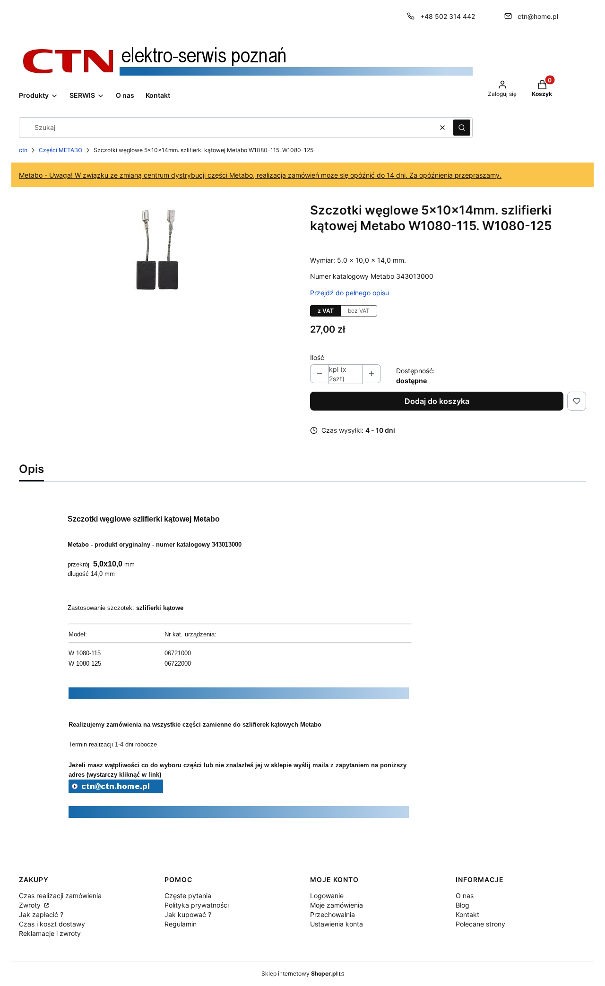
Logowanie (327, 896)
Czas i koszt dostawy (52, 924)
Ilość (317, 357)
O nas (465, 896)
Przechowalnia (332, 914)
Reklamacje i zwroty (50, 933)
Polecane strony (480, 924)
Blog (462, 905)
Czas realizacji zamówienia (60, 896)
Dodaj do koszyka (437, 401)
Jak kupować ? (187, 914)
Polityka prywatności (196, 905)
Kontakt (467, 914)
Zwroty (31, 905)
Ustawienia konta (336, 924)
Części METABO (60, 150)
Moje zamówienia (336, 905)
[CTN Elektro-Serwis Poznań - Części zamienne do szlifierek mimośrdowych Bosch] (116, 790)
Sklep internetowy (299, 973)
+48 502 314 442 (447, 16)
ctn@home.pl (538, 16)
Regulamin (180, 924)
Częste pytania (187, 896)
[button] (461, 128)
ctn (23, 150)
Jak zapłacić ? (41, 914)
